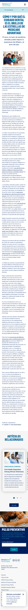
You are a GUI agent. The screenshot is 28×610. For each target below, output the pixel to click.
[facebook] (19, 560)
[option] (14, 498)
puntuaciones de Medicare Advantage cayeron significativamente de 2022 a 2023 (13, 339)
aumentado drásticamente (9, 107)
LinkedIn (6, 424)
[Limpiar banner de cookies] (23, 595)
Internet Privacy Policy (7, 585)
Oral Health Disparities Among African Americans (14, 470)
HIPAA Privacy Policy (7, 580)
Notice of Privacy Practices (8, 582)
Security (3, 575)
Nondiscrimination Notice (8, 587)
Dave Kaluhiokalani (16, 424)
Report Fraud (4, 590)
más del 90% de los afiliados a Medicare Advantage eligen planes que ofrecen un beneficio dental (13, 170)
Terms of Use (4, 577)
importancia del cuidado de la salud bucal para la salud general (13, 194)
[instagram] (13, 560)
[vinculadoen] (16, 560)
